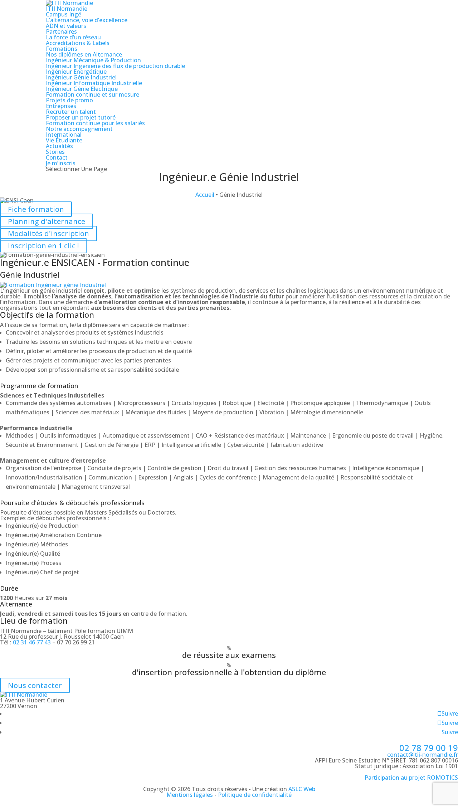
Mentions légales (189, 795)
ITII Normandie (66, 9)
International (64, 134)
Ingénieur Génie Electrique (82, 89)
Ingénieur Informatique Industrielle (94, 83)
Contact (57, 157)
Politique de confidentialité (255, 795)
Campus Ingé (63, 14)
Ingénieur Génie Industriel (81, 77)
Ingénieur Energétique (76, 71)
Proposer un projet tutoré (81, 117)
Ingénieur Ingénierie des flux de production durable (115, 66)
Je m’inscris (60, 163)
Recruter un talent (71, 112)
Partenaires (61, 31)
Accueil (204, 195)
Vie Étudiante (64, 140)
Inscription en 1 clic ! (43, 245)
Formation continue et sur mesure (92, 94)
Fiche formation (36, 209)
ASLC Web (301, 789)
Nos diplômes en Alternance (84, 54)
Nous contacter (35, 685)
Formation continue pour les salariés (95, 123)
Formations (61, 49)
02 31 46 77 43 (32, 642)
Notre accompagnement (79, 129)
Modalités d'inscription (48, 233)
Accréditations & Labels (77, 43)
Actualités (59, 146)
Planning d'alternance (46, 221)
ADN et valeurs (66, 26)
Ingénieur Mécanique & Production (93, 60)
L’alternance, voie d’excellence (86, 20)
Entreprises (61, 106)
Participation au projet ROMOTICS (411, 777)
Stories (55, 152)
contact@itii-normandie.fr (422, 755)
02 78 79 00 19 (428, 748)
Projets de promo (69, 100)
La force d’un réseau (73, 37)
